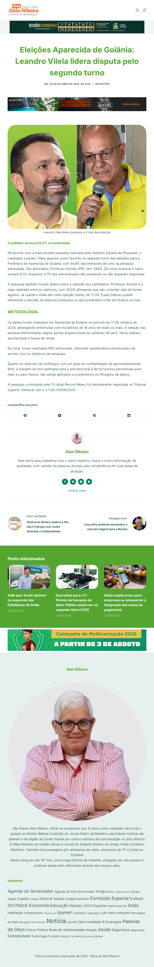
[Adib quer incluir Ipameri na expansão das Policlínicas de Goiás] (29, 577)
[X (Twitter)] (60, 415)
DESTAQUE (18, 905)
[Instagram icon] (81, 482)
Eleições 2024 (80, 905)
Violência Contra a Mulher (87, 936)
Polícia (31, 930)
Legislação (93, 913)
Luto (104, 913)
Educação (59, 905)
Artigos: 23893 (77, 490)
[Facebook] (25, 415)
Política (42, 930)
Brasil (110, 891)
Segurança (120, 930)
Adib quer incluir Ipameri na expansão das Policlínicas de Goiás (27, 600)
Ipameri (65, 912)
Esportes (100, 905)
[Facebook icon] (65, 482)
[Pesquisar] (137, 10)
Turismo (54, 936)
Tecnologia (39, 936)
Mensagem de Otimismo (32, 922)
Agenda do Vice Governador (74, 891)
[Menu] (144, 10)
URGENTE (66, 936)
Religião (91, 930)
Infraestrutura (33, 913)
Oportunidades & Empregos (100, 922)
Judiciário (79, 913)
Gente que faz (117, 906)
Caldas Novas (122, 891)
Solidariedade (19, 936)
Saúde (104, 929)
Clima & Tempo (52, 899)
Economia (39, 905)
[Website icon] (73, 482)
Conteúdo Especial (109, 898)
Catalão (23, 899)
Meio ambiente (119, 913)
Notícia (105, 83)
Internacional (50, 913)
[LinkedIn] (129, 415)
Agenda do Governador (30, 891)
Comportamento (77, 899)
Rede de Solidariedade (67, 930)
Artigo (101, 891)
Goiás (133, 905)
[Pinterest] (94, 415)
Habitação (15, 913)
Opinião (72, 922)
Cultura (136, 898)
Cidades (34, 899)
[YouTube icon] (89, 482)
